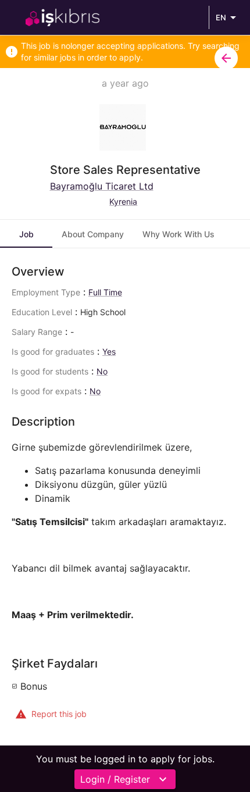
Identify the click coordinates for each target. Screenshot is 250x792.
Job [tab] (26, 234)
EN (221, 17)
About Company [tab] (93, 234)
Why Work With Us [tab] (178, 234)
